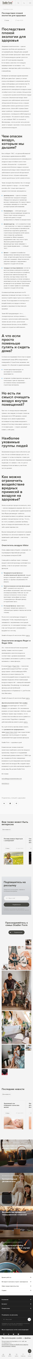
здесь (28, 635)
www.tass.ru (5, 783)
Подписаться (16, 904)
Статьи (6, 20)
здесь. (26, 722)
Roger (9, 666)
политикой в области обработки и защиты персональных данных (15, 1345)
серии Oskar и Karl (11, 732)
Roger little (16, 666)
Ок (29, 1351)
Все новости (6, 829)
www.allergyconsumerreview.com (12, 778)
